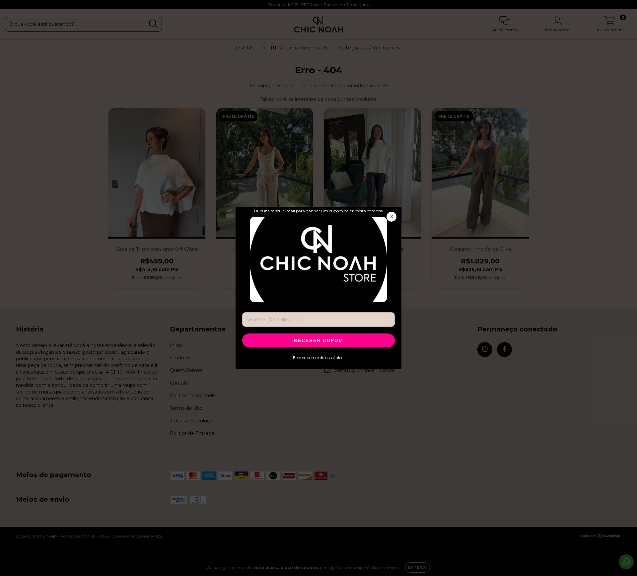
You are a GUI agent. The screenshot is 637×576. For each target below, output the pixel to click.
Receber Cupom (318, 340)
